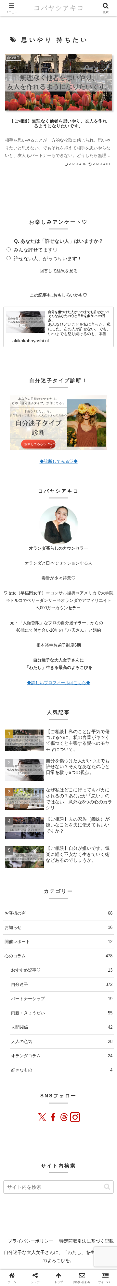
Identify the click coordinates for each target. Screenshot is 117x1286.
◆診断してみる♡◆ (59, 461)
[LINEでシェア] (82, 1250)
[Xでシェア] (7, 1250)
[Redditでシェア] (63, 1250)
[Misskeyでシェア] (36, 1250)
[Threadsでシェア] (54, 1250)
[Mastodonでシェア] (16, 1250)
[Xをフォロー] (42, 1117)
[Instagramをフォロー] (75, 1117)
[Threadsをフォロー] (64, 1117)
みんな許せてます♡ (36, 249)
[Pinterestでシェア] (91, 1250)
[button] (107, 1186)
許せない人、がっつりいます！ (48, 258)
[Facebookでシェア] (45, 1250)
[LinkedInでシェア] (100, 1250)
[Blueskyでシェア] (26, 1250)
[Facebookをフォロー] (53, 1117)
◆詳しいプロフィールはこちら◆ (58, 682)
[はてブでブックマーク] (73, 1250)
